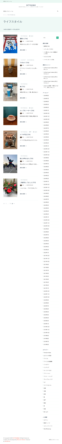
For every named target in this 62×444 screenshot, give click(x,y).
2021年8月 (46, 267)
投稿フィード (47, 423)
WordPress (7, 441)
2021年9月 (46, 264)
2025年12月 (46, 113)
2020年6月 (46, 309)
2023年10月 (46, 190)
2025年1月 (46, 146)
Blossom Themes (21, 439)
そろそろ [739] (47, 56)
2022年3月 (46, 246)
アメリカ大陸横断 (48, 361)
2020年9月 (46, 300)
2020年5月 (46, 311)
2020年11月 (46, 294)
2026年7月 (46, 98)
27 (10, 203)
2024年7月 (46, 163)
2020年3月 (46, 317)
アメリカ (46, 358)
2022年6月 (46, 237)
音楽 (45, 408)
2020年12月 (46, 291)
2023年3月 (46, 211)
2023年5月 (46, 205)
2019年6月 (46, 344)
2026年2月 (46, 107)
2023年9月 (46, 193)
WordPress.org (47, 428)
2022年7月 (46, 234)
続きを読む (22, 50)
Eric (44, 69)
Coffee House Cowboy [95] (50, 67)
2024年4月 (46, 172)
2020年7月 (46, 306)
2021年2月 (46, 285)
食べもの (31, 107)
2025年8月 (46, 125)
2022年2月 (46, 249)
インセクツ (46, 364)
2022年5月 (46, 240)
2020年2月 (46, 320)
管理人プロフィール (7, 1)
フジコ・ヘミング (48, 376)
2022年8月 (46, 231)
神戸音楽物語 (31, 5)
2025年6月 (46, 131)
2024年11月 (46, 151)
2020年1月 (46, 323)
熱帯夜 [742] (46, 46)
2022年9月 (46, 228)
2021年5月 (46, 276)
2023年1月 (46, 217)
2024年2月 (46, 178)
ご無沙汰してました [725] (28, 182)
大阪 (45, 391)
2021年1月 (46, 288)
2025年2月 (46, 143)
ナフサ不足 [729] (25, 134)
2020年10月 (46, 297)
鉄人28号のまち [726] (26, 158)
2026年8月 (46, 95)
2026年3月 (46, 104)
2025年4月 (46, 137)
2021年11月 (46, 258)
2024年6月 (46, 166)
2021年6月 (46, 273)
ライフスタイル (24, 83)
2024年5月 (46, 169)
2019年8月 (46, 338)
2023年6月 (46, 202)
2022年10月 (46, 226)
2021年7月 (46, 270)
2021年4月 (46, 279)
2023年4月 (46, 208)
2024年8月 (46, 160)
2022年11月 (46, 223)
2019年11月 (46, 329)
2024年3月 (46, 175)
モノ (45, 382)
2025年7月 (46, 128)
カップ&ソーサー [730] (27, 110)
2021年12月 (46, 255)
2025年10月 (46, 119)
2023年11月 (46, 187)
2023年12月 (46, 184)
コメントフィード (48, 426)
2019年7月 (46, 341)
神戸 (30, 131)
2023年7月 (46, 199)
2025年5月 (46, 134)
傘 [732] (22, 86)
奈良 (45, 394)
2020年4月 (46, 314)
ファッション (47, 373)
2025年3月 (46, 140)
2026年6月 (46, 101)
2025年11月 (46, 116)
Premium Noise (47, 352)
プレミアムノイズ (48, 379)
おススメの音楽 (47, 355)
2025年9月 (46, 122)
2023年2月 (46, 214)
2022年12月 (46, 220)
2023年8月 (46, 196)
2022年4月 (46, 243)
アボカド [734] (24, 62)
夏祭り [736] (24, 38)
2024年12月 (46, 148)
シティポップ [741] (48, 49)
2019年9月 (46, 335)
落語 (45, 403)
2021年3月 (46, 282)
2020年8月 (46, 303)
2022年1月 (46, 252)
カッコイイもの (47, 370)
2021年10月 (46, 261)
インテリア (46, 367)
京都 (45, 388)
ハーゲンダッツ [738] (49, 59)
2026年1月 (46, 110)
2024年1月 (46, 181)
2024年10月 (46, 154)
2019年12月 (46, 326)
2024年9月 (46, 157)
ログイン (46, 420)
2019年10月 (46, 332)
